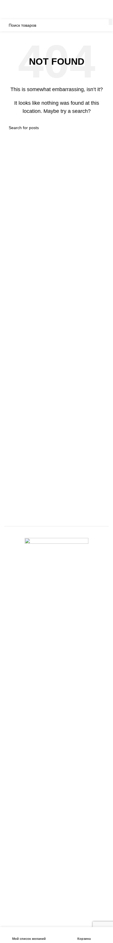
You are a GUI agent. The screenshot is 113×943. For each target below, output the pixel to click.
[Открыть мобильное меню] (6, 13)
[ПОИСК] (110, 22)
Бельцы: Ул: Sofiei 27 (39, 3)
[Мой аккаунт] (106, 13)
